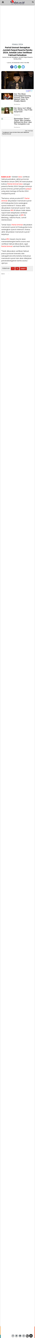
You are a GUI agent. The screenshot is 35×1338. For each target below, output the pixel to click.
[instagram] (23, 1335)
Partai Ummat (12, 184)
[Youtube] (20, 1335)
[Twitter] (16, 1335)
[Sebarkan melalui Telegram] (23, 66)
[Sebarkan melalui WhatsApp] (19, 66)
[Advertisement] (17, 23)
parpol (28, 189)
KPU (12, 210)
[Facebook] (12, 1335)
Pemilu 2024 (17, 44)
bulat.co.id (5, 177)
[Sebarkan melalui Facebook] (11, 66)
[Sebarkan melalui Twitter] (15, 66)
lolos (20, 177)
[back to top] (31, 1336)
